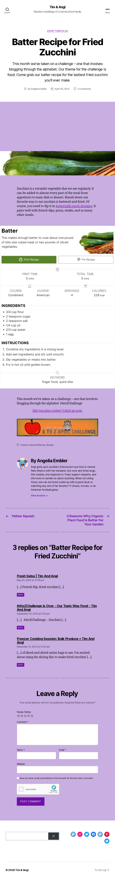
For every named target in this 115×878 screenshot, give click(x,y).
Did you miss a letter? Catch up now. (57, 411)
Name (21, 750)
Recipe (50, 445)
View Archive (39, 495)
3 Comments (84, 88)
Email (62, 750)
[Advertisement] (57, 130)
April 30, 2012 (62, 88)
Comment (22, 722)
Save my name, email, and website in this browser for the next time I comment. (56, 778)
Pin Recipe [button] (88, 259)
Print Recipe (31, 259)
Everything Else (57, 31)
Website (21, 764)
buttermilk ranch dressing (74, 206)
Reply (20, 595)
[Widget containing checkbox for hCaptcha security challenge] (38, 789)
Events (24, 445)
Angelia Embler (39, 88)
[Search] (53, 836)
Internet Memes (37, 445)
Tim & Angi (57, 7)
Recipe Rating (24, 712)
